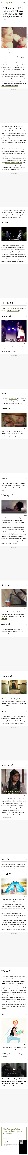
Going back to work (7, 1047)
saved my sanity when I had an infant (11, 812)
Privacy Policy (5, 1145)
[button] (14, 1069)
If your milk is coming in (8, 483)
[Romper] (6, 2)
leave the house (15, 245)
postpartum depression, (7, 138)
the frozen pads (13, 398)
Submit (5, 1142)
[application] (14, 1069)
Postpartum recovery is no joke (13, 162)
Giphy (25, 242)
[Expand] (20, 1141)
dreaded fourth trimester (8, 217)
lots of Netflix (5, 169)
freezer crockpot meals (12, 981)
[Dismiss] (25, 1141)
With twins (5, 431)
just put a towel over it (13, 310)
